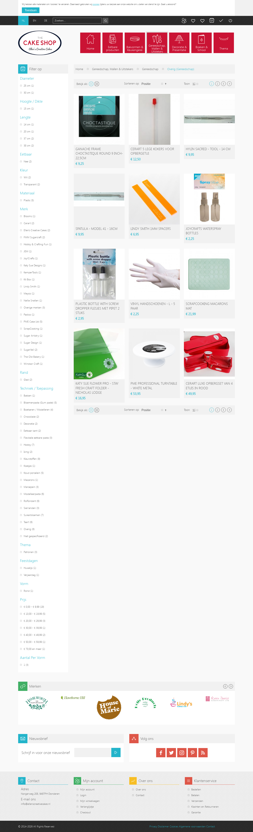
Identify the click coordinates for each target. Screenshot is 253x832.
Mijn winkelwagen (211, 20)
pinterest (192, 752)
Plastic (27, 200)
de (45, 20)
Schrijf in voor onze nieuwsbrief (45, 752)
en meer (32, 649)
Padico (27, 314)
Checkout (85, 812)
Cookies (174, 826)
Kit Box (27, 279)
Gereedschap (150, 69)
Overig (27, 529)
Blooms (28, 216)
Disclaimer (163, 826)
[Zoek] (105, 20)
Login (83, 795)
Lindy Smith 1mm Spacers (151, 228)
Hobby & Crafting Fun (36, 244)
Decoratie (29, 423)
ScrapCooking (31, 328)
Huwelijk (28, 568)
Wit (25, 177)
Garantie (196, 812)
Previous (225, 686)
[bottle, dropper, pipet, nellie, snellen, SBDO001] (99, 274)
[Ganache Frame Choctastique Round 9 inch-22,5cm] (99, 119)
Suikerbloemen (32, 515)
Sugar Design (31, 342)
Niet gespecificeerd (34, 536)
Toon (187, 83)
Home (79, 69)
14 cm (27, 124)
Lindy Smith (30, 286)
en (34, 20)
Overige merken (32, 307)
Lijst (96, 84)
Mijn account (193, 20)
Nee (26, 161)
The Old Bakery (32, 356)
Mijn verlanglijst (202, 20)
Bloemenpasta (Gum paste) (38, 402)
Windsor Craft (31, 363)
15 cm (27, 108)
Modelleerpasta (32, 494)
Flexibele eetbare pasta (36, 437)
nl (23, 20)
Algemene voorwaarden (192, 826)
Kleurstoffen (30, 458)
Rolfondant (30, 501)
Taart (26, 522)
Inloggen (230, 20)
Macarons (29, 480)
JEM (26, 251)
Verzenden (197, 801)
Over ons (141, 789)
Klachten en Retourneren (205, 806)
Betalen (221, 20)
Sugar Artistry (31, 335)
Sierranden (30, 508)
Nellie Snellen (31, 300)
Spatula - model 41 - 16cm (96, 228)
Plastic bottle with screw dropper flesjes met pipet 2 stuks (97, 308)
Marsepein (29, 487)
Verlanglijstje (87, 806)
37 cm (27, 138)
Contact (140, 795)
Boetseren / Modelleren (37, 409)
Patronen (29, 552)
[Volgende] (229, 83)
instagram (182, 752)
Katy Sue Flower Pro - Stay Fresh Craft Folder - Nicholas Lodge (97, 388)
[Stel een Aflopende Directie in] (165, 83)
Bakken (27, 395)
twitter (171, 752)
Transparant (30, 184)
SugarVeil (29, 349)
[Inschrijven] (116, 752)
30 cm (27, 92)
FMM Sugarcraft (32, 237)
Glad (26, 379)
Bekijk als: (82, 84)
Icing (26, 451)
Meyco (27, 293)
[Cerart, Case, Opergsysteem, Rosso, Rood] (209, 353)
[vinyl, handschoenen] (154, 274)
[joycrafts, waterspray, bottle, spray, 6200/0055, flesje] (209, 199)
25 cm (27, 85)
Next (231, 686)
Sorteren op (131, 83)
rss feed (203, 752)
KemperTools (31, 272)
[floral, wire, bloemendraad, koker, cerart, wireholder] (154, 119)
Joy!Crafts (29, 258)
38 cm (27, 145)
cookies (96, 4)
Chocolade (30, 416)
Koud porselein (32, 473)
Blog (184, 20)
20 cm (27, 131)
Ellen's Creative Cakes (35, 230)
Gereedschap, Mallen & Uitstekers (112, 69)
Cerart (27, 223)
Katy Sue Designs (33, 265)
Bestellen (196, 789)
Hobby (27, 444)
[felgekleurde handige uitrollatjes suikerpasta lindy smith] (154, 199)
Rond (27, 591)
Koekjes (28, 466)
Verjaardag (30, 575)
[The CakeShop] (39, 43)
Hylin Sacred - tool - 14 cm (208, 149)
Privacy (153, 826)
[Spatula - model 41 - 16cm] (99, 199)
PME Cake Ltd (31, 321)
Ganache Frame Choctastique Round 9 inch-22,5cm (99, 153)
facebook (160, 752)
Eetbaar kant (30, 430)
